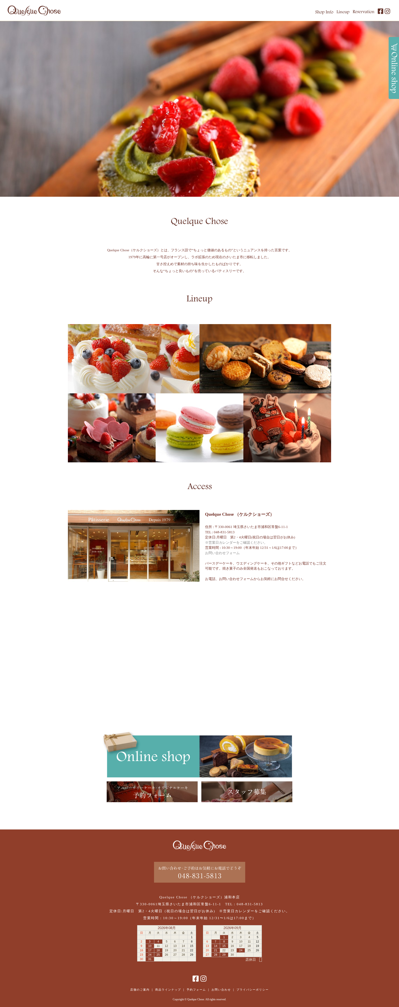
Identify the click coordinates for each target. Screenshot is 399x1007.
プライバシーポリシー (252, 989)
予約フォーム (196, 989)
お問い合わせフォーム (222, 553)
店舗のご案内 (140, 989)
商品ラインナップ (168, 989)
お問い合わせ (221, 989)
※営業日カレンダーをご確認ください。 (236, 542)
